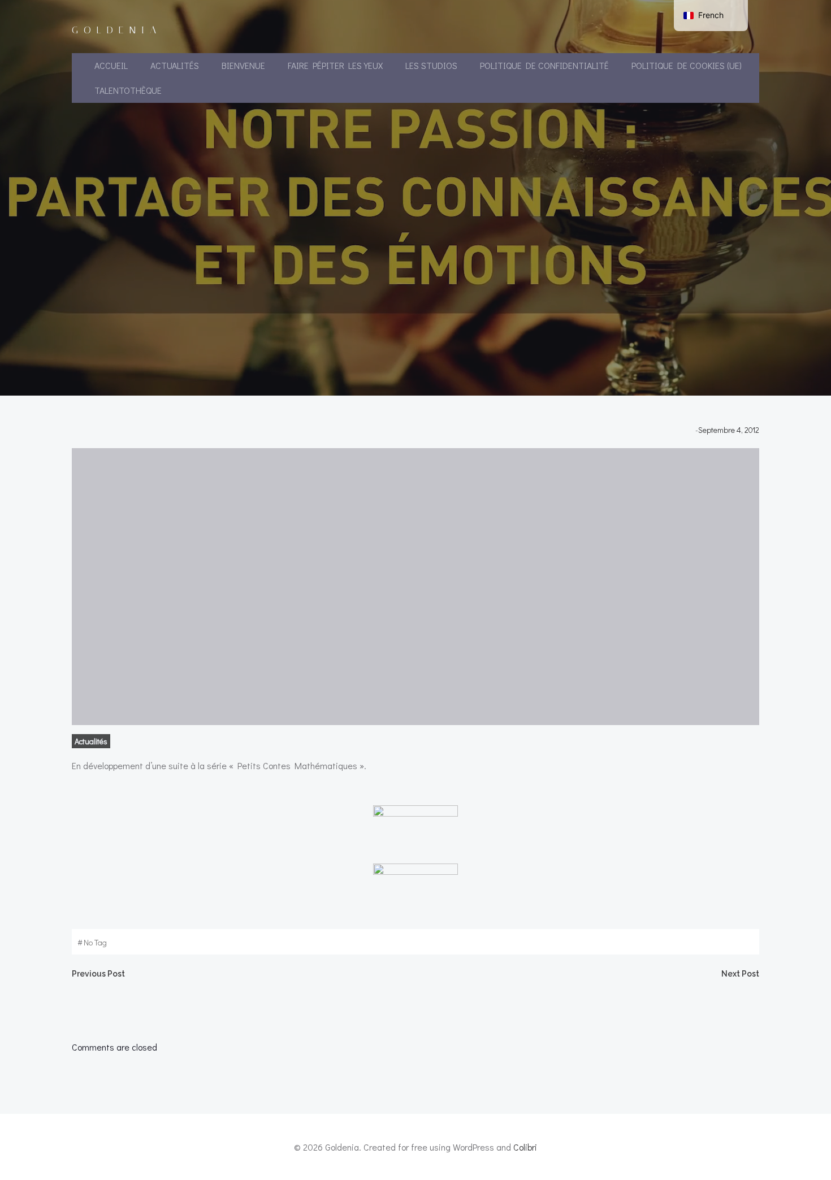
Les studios (431, 65)
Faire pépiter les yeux (335, 65)
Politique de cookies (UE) (686, 65)
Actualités (174, 65)
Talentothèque (128, 90)
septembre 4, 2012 (728, 429)
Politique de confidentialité (544, 65)
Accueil (111, 65)
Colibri (525, 1147)
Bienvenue (243, 65)
